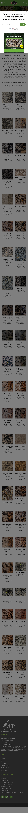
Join (22, 24)
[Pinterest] (13, 29)
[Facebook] (10, 29)
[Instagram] (16, 29)
